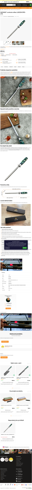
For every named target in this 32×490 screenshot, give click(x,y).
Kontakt (2, 479)
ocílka (6, 46)
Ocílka (9, 286)
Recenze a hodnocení (3, 475)
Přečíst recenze (7, 346)
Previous (28, 363)
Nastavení (7, 247)
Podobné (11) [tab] (11, 66)
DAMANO (8, 46)
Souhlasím (24, 247)
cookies (22, 242)
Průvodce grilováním (27, 0)
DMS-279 (9, 278)
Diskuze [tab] (23, 66)
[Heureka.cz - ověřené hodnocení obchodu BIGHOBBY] (11, 460)
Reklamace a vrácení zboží (19, 463)
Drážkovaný (9, 283)
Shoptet (31, 488)
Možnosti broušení (18, 459)
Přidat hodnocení (5, 341)
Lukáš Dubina (29, 487)
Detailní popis (2, 49)
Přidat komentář (4, 357)
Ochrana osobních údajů (19, 464)
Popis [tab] (2, 66)
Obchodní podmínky (18, 465)
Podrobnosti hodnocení (11, 16)
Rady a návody (2, 478)
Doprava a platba (18, 461)
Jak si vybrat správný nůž (4, 470)
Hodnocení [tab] (19, 66)
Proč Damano (2, 473)
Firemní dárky (18, 460)
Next (30, 363)
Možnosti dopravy (8, 54)
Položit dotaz (8, 308)
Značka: (16, 16)
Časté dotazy (6, 66)
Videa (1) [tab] (15, 66)
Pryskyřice (9, 281)
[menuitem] (4, 8)
